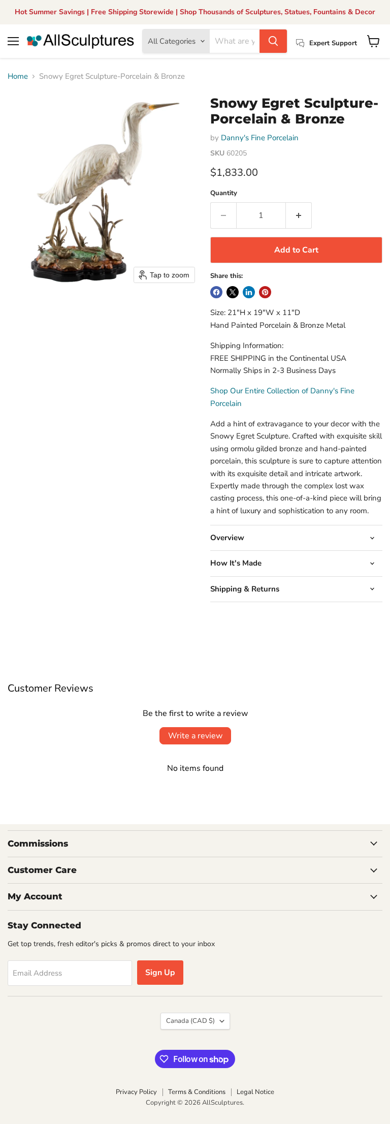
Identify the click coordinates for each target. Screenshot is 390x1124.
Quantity (223, 193)
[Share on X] (232, 292)
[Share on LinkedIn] (249, 292)
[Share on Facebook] (216, 292)
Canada (190, 1020)
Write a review (195, 735)
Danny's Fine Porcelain (260, 138)
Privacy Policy (136, 1092)
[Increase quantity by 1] (299, 215)
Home (18, 76)
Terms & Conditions (196, 1092)
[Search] (273, 41)
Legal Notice (255, 1092)
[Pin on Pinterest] (265, 292)
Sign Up (160, 972)
